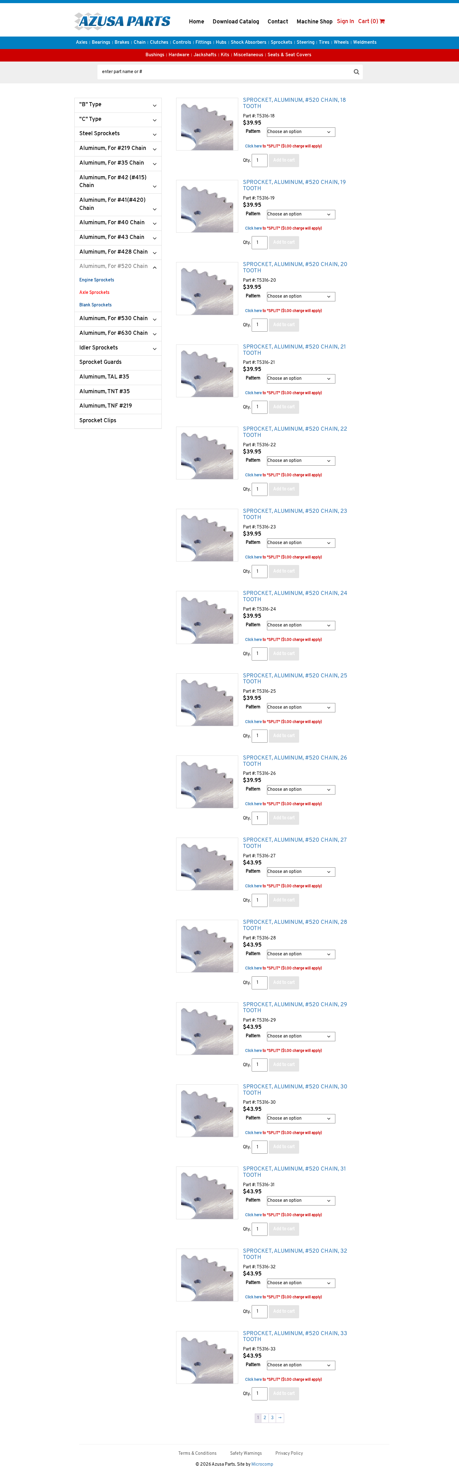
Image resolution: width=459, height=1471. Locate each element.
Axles (81, 42)
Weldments (365, 42)
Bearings (101, 42)
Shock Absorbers (248, 42)
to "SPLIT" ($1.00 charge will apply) (283, 146)
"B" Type (90, 105)
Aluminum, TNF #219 (105, 406)
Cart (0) (368, 22)
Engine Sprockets (96, 280)
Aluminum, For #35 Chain (111, 163)
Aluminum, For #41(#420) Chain (112, 204)
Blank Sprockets (95, 305)
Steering (305, 42)
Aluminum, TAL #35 (104, 377)
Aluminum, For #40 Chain (112, 223)
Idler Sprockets (98, 348)
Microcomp (262, 1464)
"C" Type (90, 119)
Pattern (253, 131)
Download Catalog (236, 22)
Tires (324, 42)
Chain (140, 42)
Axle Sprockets (94, 292)
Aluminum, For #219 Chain (112, 148)
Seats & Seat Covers (289, 55)
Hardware (179, 55)
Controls (182, 42)
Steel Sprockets (99, 134)
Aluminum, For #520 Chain (113, 267)
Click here (253, 146)
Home (196, 22)
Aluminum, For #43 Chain (111, 237)
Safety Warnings (246, 1453)
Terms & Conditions (197, 1453)
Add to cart (284, 160)
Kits (225, 55)
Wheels (341, 42)
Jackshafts (205, 55)
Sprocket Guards (100, 362)
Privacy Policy (289, 1453)
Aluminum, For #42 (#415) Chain (112, 182)
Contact (278, 22)
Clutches (159, 42)
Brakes (122, 42)
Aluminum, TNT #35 (104, 392)
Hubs (221, 42)
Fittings (203, 42)
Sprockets (281, 42)
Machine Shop (315, 22)
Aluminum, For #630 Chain (113, 333)
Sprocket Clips (97, 421)
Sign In (345, 22)
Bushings (155, 55)
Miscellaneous (248, 55)
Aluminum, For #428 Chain (113, 252)
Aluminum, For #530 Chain (113, 319)
